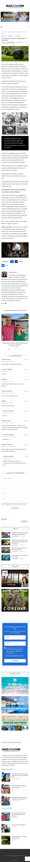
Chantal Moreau (10, 42)
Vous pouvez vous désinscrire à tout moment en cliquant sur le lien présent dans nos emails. (15, 656)
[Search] (28, 27)
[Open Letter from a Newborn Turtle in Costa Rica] (5, 558)
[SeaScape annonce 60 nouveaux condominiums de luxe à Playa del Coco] (5, 777)
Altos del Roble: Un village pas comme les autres (19, 786)
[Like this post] (11, 261)
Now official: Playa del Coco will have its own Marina (19, 548)
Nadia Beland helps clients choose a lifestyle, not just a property (20, 533)
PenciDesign (15, 856)
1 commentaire (15, 551)
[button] (2, 331)
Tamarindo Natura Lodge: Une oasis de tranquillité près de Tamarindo (19, 814)
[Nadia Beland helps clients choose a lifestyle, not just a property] (5, 535)
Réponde (27, 359)
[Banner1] (15, 578)
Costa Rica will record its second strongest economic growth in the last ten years (19, 542)
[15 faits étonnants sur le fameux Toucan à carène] (5, 840)
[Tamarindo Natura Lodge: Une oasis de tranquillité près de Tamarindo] (15, 327)
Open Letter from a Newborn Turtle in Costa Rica (20, 556)
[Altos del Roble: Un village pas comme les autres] (5, 789)
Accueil (3, 31)
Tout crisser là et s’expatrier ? (19, 824)
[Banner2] (15, 602)
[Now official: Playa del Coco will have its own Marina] (5, 550)
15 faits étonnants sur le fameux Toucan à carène (19, 837)
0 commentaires (15, 536)
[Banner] (15, 723)
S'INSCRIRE (15, 660)
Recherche (4, 519)
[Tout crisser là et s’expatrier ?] (5, 828)
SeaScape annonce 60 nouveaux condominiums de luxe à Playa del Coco (20, 775)
